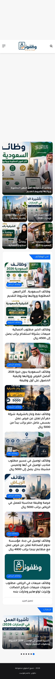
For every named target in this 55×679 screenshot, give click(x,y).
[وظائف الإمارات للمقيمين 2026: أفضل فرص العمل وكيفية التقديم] (14, 236)
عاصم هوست (24, 673)
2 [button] (31, 654)
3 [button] (28, 654)
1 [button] (34, 654)
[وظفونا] (27, 46)
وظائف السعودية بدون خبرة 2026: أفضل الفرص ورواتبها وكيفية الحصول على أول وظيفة (29, 376)
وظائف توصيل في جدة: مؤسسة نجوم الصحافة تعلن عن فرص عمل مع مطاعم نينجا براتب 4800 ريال (28, 545)
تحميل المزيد (27, 601)
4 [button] (26, 654)
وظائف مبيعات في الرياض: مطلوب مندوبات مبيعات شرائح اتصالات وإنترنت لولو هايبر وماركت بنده (28, 588)
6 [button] (21, 654)
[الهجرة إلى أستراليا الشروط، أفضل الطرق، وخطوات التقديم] (40, 209)
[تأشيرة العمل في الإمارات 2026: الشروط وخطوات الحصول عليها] (27, 632)
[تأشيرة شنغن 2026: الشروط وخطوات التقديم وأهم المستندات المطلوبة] (27, 168)
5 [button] (23, 654)
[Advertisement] (27, 19)
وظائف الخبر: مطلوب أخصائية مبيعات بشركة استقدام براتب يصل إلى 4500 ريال (27, 334)
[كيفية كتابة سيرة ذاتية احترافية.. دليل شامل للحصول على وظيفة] (14, 209)
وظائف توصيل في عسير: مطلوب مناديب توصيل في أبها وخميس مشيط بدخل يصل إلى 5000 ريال (29, 465)
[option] (27, 195)
